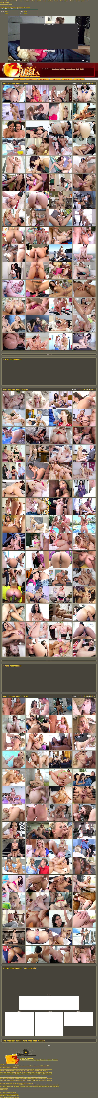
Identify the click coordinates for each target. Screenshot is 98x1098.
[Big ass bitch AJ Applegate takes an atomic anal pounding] (14, 101)
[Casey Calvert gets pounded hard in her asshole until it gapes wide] (84, 927)
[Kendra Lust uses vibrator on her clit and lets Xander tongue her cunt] (14, 927)
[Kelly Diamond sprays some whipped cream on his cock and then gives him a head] (14, 838)
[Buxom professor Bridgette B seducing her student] (37, 873)
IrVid (77, 69)
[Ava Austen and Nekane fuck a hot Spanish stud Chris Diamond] (60, 408)
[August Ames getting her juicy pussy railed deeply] (60, 873)
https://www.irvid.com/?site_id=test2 (24, 1083)
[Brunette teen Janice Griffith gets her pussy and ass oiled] (84, 314)
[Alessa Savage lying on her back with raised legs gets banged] (84, 101)
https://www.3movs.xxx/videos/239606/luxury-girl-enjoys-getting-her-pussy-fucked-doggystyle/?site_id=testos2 (26, 1078)
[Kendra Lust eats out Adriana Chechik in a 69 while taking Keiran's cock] (84, 962)
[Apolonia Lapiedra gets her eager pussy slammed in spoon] (60, 891)
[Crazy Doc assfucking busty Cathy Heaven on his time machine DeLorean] (84, 208)
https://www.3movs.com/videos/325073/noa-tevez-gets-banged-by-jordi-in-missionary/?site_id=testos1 (24, 1070)
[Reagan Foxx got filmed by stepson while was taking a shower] (60, 119)
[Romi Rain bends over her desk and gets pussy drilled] (37, 461)
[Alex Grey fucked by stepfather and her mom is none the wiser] (37, 567)
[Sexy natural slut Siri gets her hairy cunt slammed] (84, 443)
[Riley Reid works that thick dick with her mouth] (84, 820)
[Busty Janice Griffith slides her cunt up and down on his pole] (84, 172)
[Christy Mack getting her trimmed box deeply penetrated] (37, 296)
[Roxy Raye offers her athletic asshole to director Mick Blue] (37, 944)
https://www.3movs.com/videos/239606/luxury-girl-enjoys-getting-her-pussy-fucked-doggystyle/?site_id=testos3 (26, 1073)
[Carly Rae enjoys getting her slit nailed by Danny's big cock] (60, 461)
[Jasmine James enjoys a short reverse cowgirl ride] (60, 603)
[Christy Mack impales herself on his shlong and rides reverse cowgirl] (60, 820)
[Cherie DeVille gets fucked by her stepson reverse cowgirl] (60, 479)
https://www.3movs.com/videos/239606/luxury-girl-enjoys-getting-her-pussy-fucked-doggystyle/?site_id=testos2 (26, 1072)
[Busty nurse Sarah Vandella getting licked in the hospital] (14, 225)
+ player (66, 0)
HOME (19, 79)
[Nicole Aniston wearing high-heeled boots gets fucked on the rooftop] (84, 944)
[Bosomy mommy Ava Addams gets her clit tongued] (14, 638)
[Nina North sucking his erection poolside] (60, 225)
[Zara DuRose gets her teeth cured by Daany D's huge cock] (60, 426)
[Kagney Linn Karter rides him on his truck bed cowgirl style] (60, 261)
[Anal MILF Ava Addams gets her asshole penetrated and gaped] (84, 803)
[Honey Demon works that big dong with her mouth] (60, 962)
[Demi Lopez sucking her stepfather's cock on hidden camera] (84, 785)
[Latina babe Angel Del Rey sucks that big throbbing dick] (60, 927)
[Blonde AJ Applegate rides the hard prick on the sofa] (84, 279)
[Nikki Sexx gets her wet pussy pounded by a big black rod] (37, 190)
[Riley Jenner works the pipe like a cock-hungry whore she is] (37, 408)
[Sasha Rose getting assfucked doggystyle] (60, 638)
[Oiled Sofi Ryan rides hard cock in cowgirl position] (14, 314)
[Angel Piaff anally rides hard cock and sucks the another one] (60, 909)
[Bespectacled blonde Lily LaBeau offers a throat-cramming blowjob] (14, 750)
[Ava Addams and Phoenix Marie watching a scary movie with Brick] (37, 332)
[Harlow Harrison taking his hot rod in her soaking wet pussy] (60, 243)
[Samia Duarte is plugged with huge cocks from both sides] (84, 332)
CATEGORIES (55, 79)
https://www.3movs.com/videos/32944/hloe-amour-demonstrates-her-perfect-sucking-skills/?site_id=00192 (24, 1065)
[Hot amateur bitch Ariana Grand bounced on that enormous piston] (37, 261)
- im (87, 0)
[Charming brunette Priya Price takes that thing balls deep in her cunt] (14, 208)
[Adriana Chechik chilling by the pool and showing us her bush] (14, 155)
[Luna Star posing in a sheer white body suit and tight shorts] (37, 620)
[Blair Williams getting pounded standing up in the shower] (14, 172)
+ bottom (71, 0)
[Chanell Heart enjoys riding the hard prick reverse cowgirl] (84, 638)
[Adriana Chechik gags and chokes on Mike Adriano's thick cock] (14, 909)
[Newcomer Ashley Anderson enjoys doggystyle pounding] (37, 656)
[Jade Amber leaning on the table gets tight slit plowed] (84, 891)
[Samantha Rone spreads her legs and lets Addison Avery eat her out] (14, 514)
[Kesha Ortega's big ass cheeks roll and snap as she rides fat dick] (84, 349)
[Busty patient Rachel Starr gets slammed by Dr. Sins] (60, 172)
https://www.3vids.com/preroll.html (8, 1092)
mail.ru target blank (4, 2)
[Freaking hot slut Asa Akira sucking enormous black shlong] (60, 496)
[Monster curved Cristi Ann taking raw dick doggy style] (14, 820)
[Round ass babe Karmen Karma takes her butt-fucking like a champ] (14, 443)
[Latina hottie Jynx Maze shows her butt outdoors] (60, 567)
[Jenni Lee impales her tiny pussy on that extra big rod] (84, 119)
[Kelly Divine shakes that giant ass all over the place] (37, 820)
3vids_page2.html (4, 1088)
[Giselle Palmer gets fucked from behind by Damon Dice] (37, 909)
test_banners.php (4, 1089)
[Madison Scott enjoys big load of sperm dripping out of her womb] (37, 314)
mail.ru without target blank (6, 4)
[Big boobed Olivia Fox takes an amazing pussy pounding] (14, 785)
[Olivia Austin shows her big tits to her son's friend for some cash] (37, 856)
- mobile (5, 0)
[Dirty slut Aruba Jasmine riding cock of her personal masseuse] (60, 620)
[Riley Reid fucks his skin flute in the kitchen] (60, 101)
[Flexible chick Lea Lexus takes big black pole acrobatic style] (60, 714)
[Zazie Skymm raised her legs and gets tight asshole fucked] (37, 638)
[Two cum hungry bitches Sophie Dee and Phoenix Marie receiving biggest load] (14, 137)
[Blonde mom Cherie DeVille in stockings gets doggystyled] (60, 279)
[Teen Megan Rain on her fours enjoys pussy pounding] (37, 891)
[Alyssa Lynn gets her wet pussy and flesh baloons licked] (60, 856)
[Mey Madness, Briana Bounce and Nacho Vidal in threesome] (84, 225)
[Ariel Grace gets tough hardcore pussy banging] (84, 155)
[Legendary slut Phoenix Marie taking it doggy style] (60, 314)
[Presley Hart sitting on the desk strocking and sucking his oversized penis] (60, 585)
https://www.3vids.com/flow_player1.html (9, 1095)
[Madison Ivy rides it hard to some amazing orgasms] (60, 208)
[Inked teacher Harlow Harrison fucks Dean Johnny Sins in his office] (14, 549)
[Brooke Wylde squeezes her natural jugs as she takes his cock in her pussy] (14, 296)
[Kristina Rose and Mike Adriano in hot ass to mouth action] (37, 208)
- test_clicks (26, 0)
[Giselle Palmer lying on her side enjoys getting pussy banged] (14, 408)
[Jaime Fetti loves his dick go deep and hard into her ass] (14, 532)
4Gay (49, 1045)
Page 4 (24, 7)
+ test (20, 0)
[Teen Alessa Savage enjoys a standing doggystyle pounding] (84, 137)
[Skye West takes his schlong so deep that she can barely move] (37, 803)
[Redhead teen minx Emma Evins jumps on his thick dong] (14, 732)
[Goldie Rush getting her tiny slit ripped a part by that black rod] (84, 656)
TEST (81, 69)
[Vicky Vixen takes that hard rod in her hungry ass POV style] (60, 443)
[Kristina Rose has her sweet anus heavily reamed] (14, 243)
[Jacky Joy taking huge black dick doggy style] (14, 603)
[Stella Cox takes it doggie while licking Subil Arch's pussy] (60, 767)
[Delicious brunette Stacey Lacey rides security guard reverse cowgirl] (37, 443)
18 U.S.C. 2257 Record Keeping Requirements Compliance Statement (39, 1060)
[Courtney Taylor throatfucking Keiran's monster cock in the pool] (14, 767)
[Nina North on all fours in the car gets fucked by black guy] (14, 261)
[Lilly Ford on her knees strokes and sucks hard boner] (37, 225)
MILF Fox (62, 69)
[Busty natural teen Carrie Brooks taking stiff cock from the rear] (60, 549)
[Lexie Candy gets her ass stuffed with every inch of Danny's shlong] (84, 603)
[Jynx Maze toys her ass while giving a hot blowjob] (37, 962)
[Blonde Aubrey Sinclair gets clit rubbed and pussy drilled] (60, 656)
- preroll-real (50, 0)
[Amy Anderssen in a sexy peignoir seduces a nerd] (84, 496)
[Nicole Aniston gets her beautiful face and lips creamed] (84, 190)
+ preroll (56, 0)
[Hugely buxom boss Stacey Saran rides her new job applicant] (37, 603)
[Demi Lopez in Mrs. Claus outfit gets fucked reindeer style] (14, 962)
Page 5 (28, 7)
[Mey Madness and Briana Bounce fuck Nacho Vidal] (84, 479)
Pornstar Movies (70, 69)
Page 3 (21, 7)
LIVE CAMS (79, 79)
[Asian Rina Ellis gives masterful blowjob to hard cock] (60, 137)
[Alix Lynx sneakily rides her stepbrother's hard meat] (37, 426)
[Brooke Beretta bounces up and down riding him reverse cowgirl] (14, 496)
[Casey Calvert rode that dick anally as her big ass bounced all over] (84, 620)
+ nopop (83, 0)
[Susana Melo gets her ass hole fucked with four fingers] (37, 927)
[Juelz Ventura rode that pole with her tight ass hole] (60, 944)
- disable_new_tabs (13, 0)
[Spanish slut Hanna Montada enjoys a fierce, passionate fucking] (60, 803)
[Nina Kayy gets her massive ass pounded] (37, 750)
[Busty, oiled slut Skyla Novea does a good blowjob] (60, 732)
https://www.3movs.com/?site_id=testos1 (9, 1067)
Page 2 (17, 7)
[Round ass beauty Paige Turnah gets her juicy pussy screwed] (14, 349)
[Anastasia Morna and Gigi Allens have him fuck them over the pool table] (37, 349)
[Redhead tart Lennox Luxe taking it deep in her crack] (60, 349)
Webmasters (30, 1058)
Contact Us (23, 1058)
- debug (61, 0)
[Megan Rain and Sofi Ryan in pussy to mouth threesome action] (37, 137)
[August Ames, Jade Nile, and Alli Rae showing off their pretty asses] (37, 243)
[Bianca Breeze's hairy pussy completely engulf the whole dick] (84, 261)
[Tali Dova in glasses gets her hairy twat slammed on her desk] (37, 549)
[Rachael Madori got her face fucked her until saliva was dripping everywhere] (37, 585)
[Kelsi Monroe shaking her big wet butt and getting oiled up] (84, 532)
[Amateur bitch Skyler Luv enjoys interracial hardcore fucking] (84, 567)
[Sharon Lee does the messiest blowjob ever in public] (14, 190)
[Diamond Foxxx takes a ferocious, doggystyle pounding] (84, 909)
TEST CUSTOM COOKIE (6, 7)
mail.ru (6, 11)
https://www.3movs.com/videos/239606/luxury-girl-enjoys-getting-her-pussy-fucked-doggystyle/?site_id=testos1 (26, 1069)
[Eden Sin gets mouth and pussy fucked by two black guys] (60, 155)
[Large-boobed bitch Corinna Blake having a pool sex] (60, 532)
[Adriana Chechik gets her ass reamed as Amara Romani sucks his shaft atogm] (60, 750)
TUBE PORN (43, 79)
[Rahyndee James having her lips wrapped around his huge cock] (84, 714)
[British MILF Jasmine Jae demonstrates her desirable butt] (60, 785)
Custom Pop (3, 1064)
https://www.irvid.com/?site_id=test (8, 1083)
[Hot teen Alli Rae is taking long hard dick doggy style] (84, 750)
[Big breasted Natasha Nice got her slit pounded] (84, 549)
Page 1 (14, 7)
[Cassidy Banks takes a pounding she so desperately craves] (84, 514)
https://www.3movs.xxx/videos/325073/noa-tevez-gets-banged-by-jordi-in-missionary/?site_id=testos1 (23, 1077)
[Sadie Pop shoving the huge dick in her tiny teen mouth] (37, 172)
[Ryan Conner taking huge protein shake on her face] (84, 732)
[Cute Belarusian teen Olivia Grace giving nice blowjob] (37, 767)
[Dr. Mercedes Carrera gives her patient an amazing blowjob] (84, 838)
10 (94, 83)
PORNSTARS (67, 79)
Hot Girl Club (55, 69)
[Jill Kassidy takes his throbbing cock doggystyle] (84, 243)
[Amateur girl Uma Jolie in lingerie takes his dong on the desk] (84, 426)
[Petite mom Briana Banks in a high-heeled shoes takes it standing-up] (14, 585)
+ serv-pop (77, 0)
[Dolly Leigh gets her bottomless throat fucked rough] (14, 656)
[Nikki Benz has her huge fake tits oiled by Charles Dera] (37, 714)
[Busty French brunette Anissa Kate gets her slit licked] (60, 332)
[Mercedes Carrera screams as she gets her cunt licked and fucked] (37, 732)
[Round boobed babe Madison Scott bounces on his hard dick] (14, 856)
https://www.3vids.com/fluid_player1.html (9, 1097)
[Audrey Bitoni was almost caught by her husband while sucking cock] (14, 479)
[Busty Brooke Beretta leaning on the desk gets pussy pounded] (14, 119)
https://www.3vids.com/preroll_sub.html (9, 1094)
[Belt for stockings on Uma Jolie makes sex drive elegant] (14, 567)
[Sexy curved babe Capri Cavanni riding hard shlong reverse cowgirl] (60, 296)
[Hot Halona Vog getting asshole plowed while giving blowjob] (37, 279)
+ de (1, 0)
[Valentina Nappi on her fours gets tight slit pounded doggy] (14, 891)
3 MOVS (31, 79)
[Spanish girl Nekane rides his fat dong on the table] (14, 944)
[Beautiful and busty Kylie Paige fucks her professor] (37, 532)
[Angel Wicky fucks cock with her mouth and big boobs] (84, 461)
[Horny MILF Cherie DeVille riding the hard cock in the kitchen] (37, 838)
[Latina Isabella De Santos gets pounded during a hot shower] (14, 620)
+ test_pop (32, 0)
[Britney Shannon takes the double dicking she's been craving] (14, 714)
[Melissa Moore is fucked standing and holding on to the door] (60, 190)
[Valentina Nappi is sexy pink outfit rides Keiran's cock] (37, 101)
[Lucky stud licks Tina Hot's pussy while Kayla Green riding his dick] (14, 461)
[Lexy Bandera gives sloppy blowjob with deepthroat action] (84, 873)
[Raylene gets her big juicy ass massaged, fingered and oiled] (84, 296)
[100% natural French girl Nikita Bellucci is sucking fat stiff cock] (37, 119)
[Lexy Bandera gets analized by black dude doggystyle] (37, 479)
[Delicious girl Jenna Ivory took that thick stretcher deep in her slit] (37, 496)
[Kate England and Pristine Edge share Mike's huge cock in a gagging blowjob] (60, 838)
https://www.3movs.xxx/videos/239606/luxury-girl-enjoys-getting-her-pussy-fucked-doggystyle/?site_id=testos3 (26, 1080)
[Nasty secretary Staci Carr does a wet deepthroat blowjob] (84, 767)
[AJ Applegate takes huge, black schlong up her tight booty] (60, 514)
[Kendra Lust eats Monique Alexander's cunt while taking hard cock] (14, 426)
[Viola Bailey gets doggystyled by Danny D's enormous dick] (14, 332)
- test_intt (38, 0)
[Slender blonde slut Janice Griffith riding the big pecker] (14, 803)
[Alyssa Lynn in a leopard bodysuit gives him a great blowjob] (37, 514)
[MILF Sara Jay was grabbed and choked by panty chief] (14, 279)
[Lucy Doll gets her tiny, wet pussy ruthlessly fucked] (84, 408)
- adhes (44, 0)
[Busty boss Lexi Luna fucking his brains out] (37, 785)
